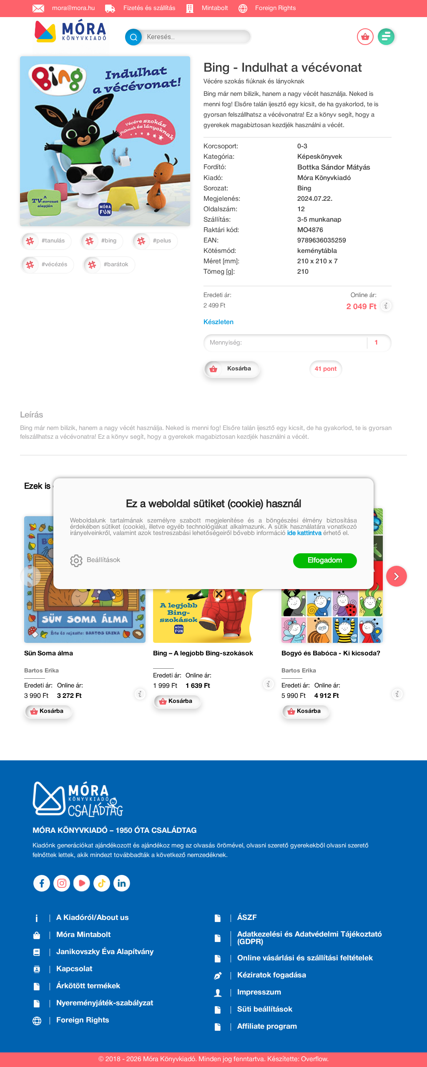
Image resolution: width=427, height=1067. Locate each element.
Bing (304, 189)
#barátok (116, 264)
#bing (108, 241)
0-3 (302, 147)
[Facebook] (41, 883)
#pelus (162, 241)
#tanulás (53, 241)
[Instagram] (61, 883)
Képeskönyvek (319, 157)
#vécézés (54, 264)
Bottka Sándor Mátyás (333, 168)
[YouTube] (81, 883)
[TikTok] (101, 883)
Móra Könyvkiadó (324, 178)
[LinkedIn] (121, 883)
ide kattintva (304, 533)
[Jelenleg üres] (365, 36)
